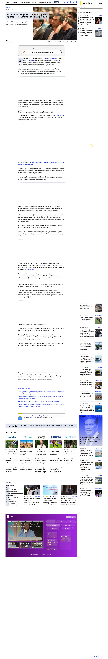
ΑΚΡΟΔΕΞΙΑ (59, 425)
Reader (34, 416)
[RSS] (64, 2)
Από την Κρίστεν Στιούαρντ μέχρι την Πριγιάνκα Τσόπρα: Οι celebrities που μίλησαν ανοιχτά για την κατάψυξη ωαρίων (41, 452)
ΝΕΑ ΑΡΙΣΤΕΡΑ (25, 425)
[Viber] (78, 32)
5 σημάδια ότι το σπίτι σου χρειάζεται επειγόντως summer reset (70, 451)
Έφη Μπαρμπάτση (11, 491)
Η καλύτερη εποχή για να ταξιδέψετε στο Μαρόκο (26, 468)
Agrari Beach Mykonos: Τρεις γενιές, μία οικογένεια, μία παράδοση (70, 461)
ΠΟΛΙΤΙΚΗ (8, 7)
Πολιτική (14, 2)
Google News (42, 416)
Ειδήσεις (8, 2)
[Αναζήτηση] (101, 7)
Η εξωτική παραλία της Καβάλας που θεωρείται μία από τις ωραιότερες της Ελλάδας (26, 461)
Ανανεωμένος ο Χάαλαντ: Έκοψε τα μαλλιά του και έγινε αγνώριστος (56, 460)
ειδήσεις (32, 417)
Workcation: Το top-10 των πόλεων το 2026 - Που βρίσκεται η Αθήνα (11, 451)
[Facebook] (67, 2)
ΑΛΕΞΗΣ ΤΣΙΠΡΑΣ (68, 425)
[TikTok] (76, 2)
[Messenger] (78, 26)
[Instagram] (70, 2)
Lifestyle (50, 2)
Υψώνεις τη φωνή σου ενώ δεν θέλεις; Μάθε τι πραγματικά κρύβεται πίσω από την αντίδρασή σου (41, 470)
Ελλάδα (28, 2)
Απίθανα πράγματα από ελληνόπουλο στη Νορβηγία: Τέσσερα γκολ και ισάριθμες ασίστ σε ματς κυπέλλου (56, 470)
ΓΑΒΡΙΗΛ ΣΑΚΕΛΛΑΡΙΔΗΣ (48, 425)
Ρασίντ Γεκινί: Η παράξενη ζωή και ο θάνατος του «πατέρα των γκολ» (39, 401)
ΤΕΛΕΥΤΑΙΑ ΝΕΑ (86, 12)
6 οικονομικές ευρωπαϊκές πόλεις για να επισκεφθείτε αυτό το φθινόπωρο (26, 452)
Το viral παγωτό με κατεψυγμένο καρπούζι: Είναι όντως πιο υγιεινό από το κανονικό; (41, 461)
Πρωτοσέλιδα (42, 2)
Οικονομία (22, 2)
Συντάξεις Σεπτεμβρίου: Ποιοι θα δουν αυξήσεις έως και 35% (11, 469)
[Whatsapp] (78, 29)
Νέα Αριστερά (51, 58)
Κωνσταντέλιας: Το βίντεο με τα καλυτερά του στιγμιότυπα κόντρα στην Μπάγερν (56, 452)
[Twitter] (73, 2)
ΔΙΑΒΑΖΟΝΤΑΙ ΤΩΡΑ (24, 388)
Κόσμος (34, 2)
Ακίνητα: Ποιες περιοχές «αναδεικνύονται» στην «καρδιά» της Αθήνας (12, 460)
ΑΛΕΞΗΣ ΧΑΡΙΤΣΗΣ (35, 425)
